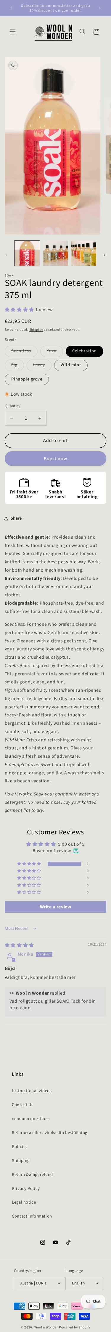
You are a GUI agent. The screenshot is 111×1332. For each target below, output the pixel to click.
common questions (31, 1119)
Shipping (36, 329)
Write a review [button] (55, 907)
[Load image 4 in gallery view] (83, 253)
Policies (20, 1147)
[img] (19, 945)
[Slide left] (6, 254)
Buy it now (55, 458)
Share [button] (16, 518)
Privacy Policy (26, 1188)
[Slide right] (104, 254)
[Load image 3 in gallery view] (55, 253)
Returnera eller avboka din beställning (49, 1133)
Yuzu (55, 352)
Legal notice (24, 1202)
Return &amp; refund (32, 1174)
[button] (12, 32)
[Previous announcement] (11, 8)
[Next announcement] (99, 8)
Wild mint (71, 365)
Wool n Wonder (46, 1327)
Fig (17, 366)
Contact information (32, 1216)
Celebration (84, 351)
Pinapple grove (27, 379)
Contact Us (22, 1105)
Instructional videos (32, 1091)
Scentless (24, 352)
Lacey (42, 366)
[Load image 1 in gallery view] (27, 253)
